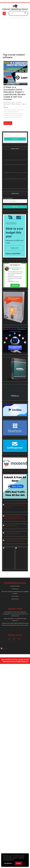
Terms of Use (15, 588)
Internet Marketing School (15, 9)
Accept (18, 863)
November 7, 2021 (9, 102)
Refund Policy (15, 599)
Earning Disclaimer (15, 586)
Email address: (8, 198)
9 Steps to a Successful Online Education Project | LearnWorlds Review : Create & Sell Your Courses (15, 93)
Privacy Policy (15, 596)
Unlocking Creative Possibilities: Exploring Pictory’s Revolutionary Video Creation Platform (15, 175)
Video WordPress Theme (9, 659)
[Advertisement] (15, 34)
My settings (8, 863)
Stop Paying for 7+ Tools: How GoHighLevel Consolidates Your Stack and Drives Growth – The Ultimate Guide (15, 613)
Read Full (8, 123)
